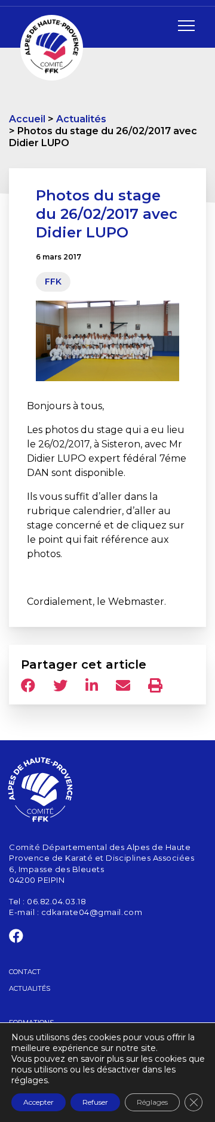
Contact (25, 972)
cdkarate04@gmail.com (91, 912)
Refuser (95, 1102)
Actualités (81, 119)
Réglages (152, 1102)
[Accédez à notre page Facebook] (16, 938)
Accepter (38, 1102)
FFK (53, 281)
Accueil (27, 119)
